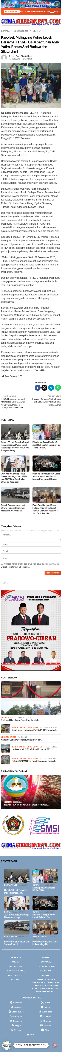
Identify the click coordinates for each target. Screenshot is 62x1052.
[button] (6, 1045)
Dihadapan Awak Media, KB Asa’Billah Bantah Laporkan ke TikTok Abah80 (46, 445)
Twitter (47, 1003)
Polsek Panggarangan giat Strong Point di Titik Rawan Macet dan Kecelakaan (13, 508)
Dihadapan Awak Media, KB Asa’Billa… (44, 889)
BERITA (15, 727)
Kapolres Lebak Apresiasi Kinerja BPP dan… (21, 739)
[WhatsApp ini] (58, 388)
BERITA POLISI (10, 885)
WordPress (47, 1012)
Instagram (17, 1016)
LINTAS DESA (16, 966)
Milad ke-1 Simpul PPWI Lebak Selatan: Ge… (44, 916)
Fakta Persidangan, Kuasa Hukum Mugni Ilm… (45, 943)
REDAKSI (15, 980)
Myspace (47, 1021)
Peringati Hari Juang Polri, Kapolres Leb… (20, 720)
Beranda (16, 957)
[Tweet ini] (44, 388)
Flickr (47, 1030)
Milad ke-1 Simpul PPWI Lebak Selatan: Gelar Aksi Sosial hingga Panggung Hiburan (46, 476)
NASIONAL (45, 962)
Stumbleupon (18, 1012)
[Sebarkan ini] (38, 388)
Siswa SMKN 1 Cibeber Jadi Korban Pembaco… (26, 804)
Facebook (17, 1003)
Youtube (47, 1025)
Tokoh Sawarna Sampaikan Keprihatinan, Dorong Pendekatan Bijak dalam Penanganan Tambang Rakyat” (45, 986)
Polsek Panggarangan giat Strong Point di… (16, 943)
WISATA (46, 975)
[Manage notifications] (55, 1045)
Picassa (18, 1030)
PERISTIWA (45, 971)
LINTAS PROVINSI (46, 966)
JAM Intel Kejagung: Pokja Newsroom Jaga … (16, 916)
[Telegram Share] (51, 388)
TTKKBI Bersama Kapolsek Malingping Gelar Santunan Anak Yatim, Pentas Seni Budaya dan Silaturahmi (13, 402)
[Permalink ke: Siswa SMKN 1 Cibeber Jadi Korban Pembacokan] (31, 792)
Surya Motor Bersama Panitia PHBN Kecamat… (34, 730)
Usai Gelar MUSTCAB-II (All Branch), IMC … (32, 749)
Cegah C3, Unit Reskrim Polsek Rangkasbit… (15, 891)
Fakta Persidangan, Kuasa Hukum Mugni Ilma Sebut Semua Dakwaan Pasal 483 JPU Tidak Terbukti (45, 509)
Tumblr (47, 1007)
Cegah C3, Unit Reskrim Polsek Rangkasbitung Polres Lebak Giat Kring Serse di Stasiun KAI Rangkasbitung (15, 446)
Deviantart (17, 1021)
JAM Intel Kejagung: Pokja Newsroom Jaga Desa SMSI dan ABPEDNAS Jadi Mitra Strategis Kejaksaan (14, 477)
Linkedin (47, 1016)
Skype (18, 1025)
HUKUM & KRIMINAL (16, 971)
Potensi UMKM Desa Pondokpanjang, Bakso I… (34, 761)
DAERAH (22, 727)
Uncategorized (8, 718)
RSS (32, 1035)
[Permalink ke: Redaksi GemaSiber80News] (4, 57)
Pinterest (18, 1007)
